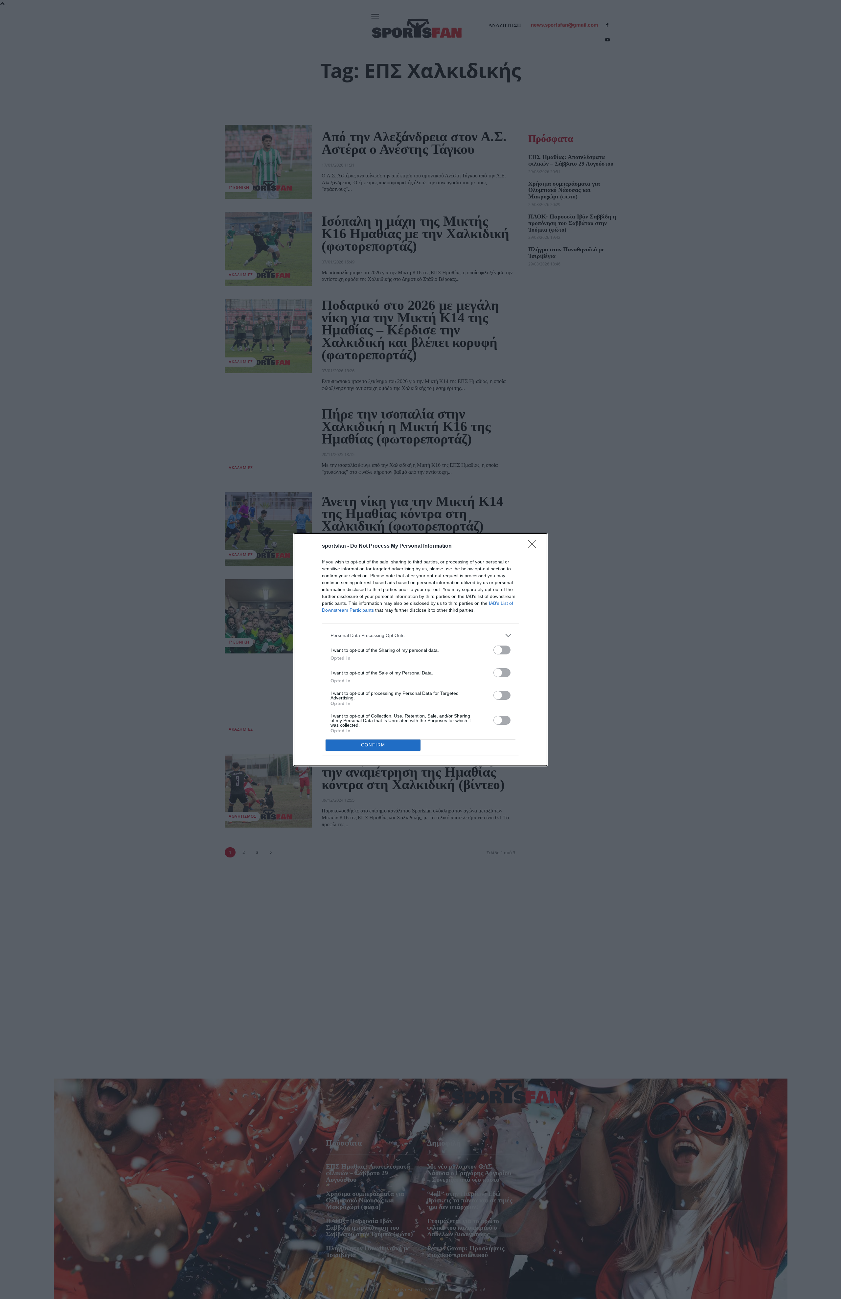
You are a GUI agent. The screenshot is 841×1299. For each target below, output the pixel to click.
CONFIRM (373, 744)
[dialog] (420, 650)
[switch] (502, 650)
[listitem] (420, 635)
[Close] (534, 546)
